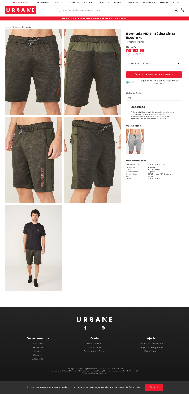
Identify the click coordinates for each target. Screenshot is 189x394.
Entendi (154, 387)
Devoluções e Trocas (94, 351)
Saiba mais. (134, 387)
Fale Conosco (151, 351)
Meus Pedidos (94, 343)
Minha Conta (94, 347)
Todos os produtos (21, 3)
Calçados (132, 3)
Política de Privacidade (151, 343)
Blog (176, 3)
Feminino (89, 3)
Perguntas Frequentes (151, 347)
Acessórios (149, 3)
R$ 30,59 (139, 54)
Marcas (164, 3)
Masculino (74, 3)
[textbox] (96, 10)
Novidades (43, 3)
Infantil (118, 3)
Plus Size (104, 3)
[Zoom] (34, 71)
